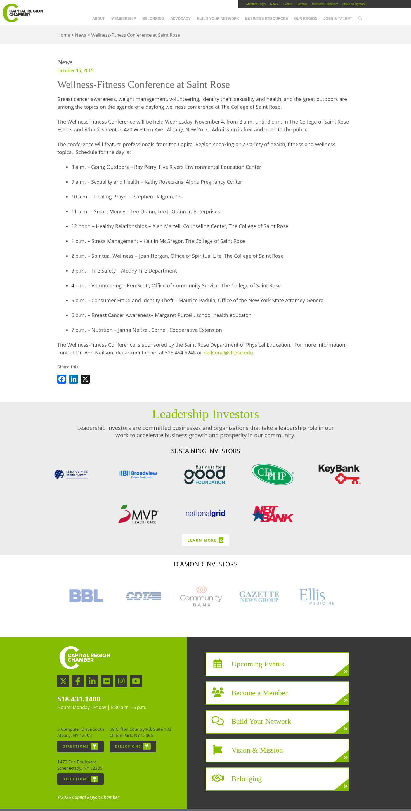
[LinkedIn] (73, 380)
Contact (302, 4)
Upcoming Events (258, 664)
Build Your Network (218, 18)
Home (63, 35)
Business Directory (325, 4)
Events (287, 4)
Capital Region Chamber (23, 12)
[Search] (360, 18)
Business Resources (266, 18)
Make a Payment (353, 4)
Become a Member (260, 693)
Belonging (153, 18)
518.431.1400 (78, 698)
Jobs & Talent (337, 18)
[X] (85, 380)
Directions (76, 746)
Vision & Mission (257, 750)
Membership (123, 18)
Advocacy (180, 18)
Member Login (256, 4)
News (274, 4)
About (98, 18)
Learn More (205, 540)
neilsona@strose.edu (228, 352)
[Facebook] (61, 380)
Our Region (305, 18)
